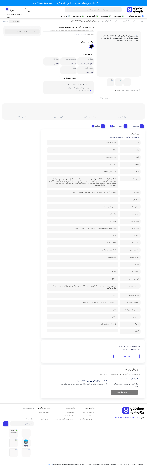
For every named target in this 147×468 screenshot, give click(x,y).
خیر (115, 90)
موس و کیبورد (44, 419)
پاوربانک (45, 415)
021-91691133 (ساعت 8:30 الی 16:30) (127, 417)
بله (119, 90)
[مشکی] (91, 46)
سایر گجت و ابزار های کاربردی (111, 21)
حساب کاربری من (87, 412)
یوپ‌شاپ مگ (77, 16)
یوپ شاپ (140, 21)
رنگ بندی (90, 42)
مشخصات (136, 126)
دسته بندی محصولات (135, 16)
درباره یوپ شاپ (68, 415)
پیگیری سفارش (91, 16)
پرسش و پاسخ (117, 126)
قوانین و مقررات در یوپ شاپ (64, 419)
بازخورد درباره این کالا (105, 98)
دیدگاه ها (97, 126)
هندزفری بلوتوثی (43, 412)
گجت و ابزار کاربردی (129, 21)
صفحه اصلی (117, 16)
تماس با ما (64, 16)
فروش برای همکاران (86, 419)
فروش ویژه (104, 16)
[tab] (137, 125)
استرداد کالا (89, 415)
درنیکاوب (50, 464)
